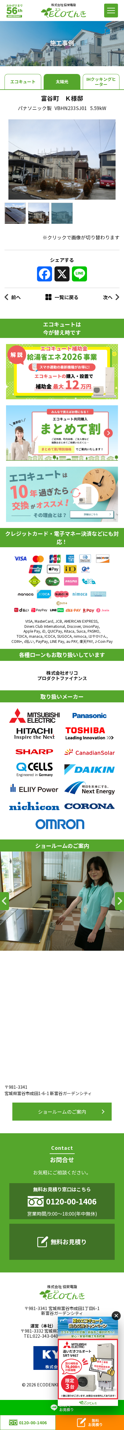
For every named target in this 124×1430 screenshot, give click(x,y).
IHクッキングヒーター (101, 81)
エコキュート (23, 81)
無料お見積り (69, 1241)
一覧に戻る (66, 297)
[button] (4, 901)
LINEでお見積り (66, 1407)
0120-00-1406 (33, 1422)
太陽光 (62, 81)
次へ (108, 297)
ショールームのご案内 (62, 1111)
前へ (16, 297)
